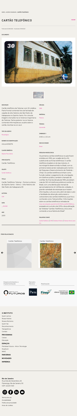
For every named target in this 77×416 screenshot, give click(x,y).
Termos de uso (7, 397)
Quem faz (5, 324)
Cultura (4, 337)
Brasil (40, 146)
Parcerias (6, 355)
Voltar (73, 20)
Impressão (42, 127)
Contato (4, 331)
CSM (3, 196)
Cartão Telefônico (6, 173)
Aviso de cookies (7, 405)
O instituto (7, 313)
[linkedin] (16, 392)
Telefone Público (58, 220)
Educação (5, 340)
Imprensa (6, 362)
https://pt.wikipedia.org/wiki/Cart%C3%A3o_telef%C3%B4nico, (56, 204)
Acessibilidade (6, 400)
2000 (40, 108)
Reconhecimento (7, 326)
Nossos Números (7, 321)
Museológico (5, 134)
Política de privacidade (9, 403)
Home (3, 12)
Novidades (6, 358)
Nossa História (6, 318)
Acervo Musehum (11, 12)
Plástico (41, 118)
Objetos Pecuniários (7, 153)
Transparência (6, 329)
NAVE (4, 351)
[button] (2, 252)
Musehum (5, 349)
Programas (7, 335)
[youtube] (22, 392)
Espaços (5, 343)
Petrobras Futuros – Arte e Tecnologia (14, 346)
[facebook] (10, 392)
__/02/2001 (5, 206)
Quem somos (6, 316)
